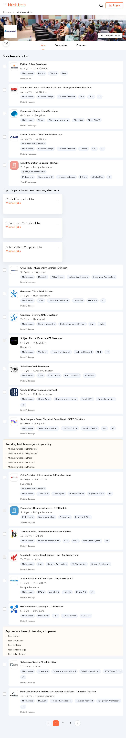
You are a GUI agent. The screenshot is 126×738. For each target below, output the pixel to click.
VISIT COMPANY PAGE (110, 35)
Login (116, 5)
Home (8, 12)
